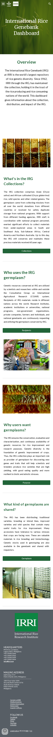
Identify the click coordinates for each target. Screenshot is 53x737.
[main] (26, 27)
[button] (3, 3)
